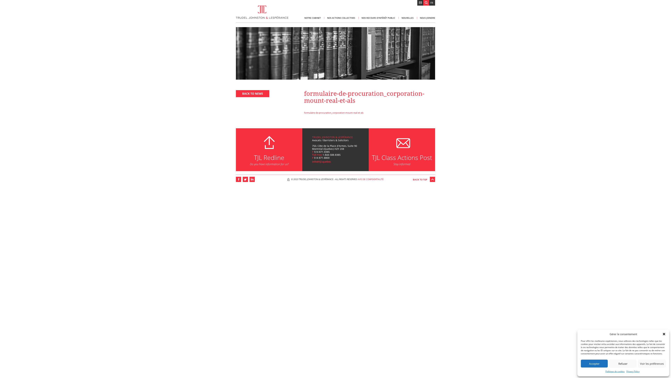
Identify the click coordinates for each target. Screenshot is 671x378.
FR (431, 2)
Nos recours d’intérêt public (378, 17)
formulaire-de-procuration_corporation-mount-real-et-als (333, 112)
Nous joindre (427, 17)
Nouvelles (408, 17)
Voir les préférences (652, 363)
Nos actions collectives (341, 17)
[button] (664, 334)
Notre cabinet (312, 17)
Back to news (252, 94)
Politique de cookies (615, 371)
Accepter (594, 363)
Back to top (420, 179)
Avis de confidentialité (371, 179)
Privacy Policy (633, 371)
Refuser (622, 363)
